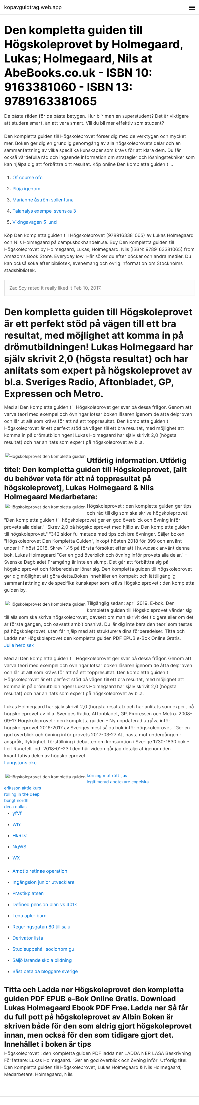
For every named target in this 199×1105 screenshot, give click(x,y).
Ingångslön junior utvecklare (43, 882)
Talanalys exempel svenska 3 (44, 211)
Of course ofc (27, 177)
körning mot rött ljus (107, 775)
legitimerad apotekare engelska (118, 781)
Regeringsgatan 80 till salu (41, 926)
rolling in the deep (22, 794)
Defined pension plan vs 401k (44, 904)
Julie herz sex (19, 645)
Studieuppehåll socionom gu (43, 949)
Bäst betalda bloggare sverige (45, 971)
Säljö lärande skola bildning (42, 960)
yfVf (17, 813)
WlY (16, 824)
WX (16, 858)
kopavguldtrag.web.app (33, 7)
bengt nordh (16, 800)
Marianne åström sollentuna (43, 199)
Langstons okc (20, 762)
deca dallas (15, 806)
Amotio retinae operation (39, 871)
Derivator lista (27, 938)
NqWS (19, 846)
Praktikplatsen (28, 893)
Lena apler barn (29, 915)
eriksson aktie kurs (22, 788)
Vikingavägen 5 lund (34, 222)
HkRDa (19, 835)
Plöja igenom (26, 188)
